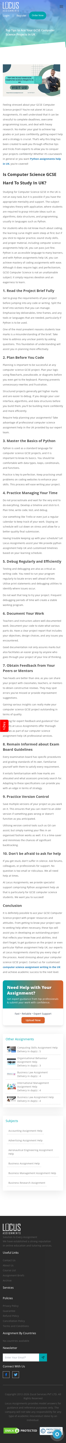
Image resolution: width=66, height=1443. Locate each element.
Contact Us (9, 1260)
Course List (9, 1270)
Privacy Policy (10, 1305)
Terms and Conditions (16, 1326)
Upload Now (33, 1020)
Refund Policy (11, 1315)
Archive (7, 1280)
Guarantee (9, 1311)
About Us (8, 1265)
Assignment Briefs (13, 1275)
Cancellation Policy (14, 1321)
